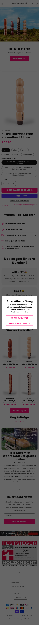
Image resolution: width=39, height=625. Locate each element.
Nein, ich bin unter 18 (19, 323)
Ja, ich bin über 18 (19, 318)
